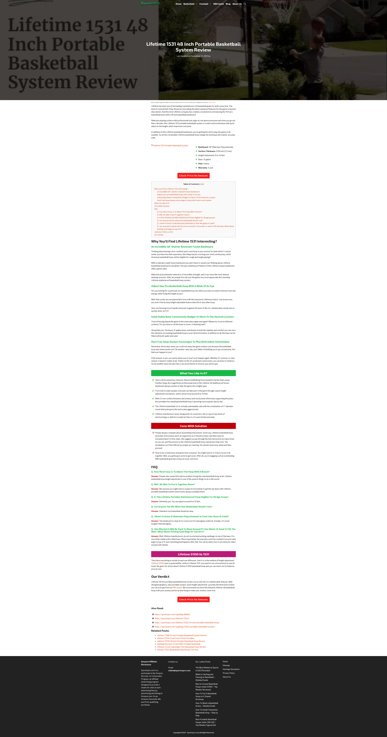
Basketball (189, 4)
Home (179, 4)
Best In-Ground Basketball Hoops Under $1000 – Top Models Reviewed (207, 687)
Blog (228, 4)
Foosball (204, 4)
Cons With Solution (162, 206)
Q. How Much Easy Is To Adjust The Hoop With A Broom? (179, 212)
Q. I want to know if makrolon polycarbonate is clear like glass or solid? (186, 223)
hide (201, 184)
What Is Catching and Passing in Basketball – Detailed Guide (205, 677)
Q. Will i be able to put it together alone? (173, 215)
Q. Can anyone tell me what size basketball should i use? (180, 220)
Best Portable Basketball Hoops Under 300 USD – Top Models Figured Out (206, 722)
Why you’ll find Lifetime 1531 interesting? (171, 189)
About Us (237, 4)
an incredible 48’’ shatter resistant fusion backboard (178, 192)
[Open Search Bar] (245, 4)
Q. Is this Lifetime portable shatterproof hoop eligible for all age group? (186, 217)
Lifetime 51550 (157, 563)
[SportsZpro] (150, 3)
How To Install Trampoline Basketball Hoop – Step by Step (207, 713)
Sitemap (226, 665)
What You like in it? (162, 203)
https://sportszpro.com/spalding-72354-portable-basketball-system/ (185, 626)
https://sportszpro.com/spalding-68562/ (173, 614)
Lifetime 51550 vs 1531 (163, 232)
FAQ (156, 209)
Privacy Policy (229, 673)
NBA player (177, 587)
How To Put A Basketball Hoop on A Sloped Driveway (206, 696)
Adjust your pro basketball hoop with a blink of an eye (178, 194)
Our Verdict (158, 235)
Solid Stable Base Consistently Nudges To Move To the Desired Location (186, 197)
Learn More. (212, 102)
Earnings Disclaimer (231, 669)
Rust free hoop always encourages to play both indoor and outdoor (184, 200)
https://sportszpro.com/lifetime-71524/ (172, 618)
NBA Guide (218, 4)
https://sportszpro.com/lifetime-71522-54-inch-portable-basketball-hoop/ (187, 622)
